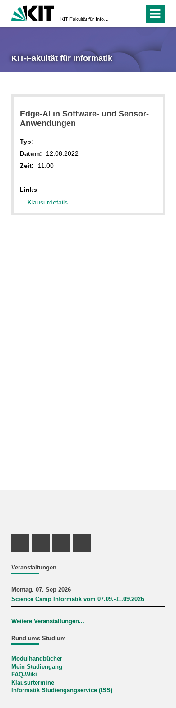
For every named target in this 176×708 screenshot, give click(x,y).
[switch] (135, 14)
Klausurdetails (48, 202)
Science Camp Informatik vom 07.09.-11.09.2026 (77, 599)
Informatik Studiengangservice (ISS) (61, 690)
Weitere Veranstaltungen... (47, 621)
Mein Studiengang (36, 667)
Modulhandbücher (36, 659)
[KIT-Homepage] (32, 12)
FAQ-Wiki (24, 674)
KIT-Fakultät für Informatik (85, 19)
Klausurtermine (32, 683)
